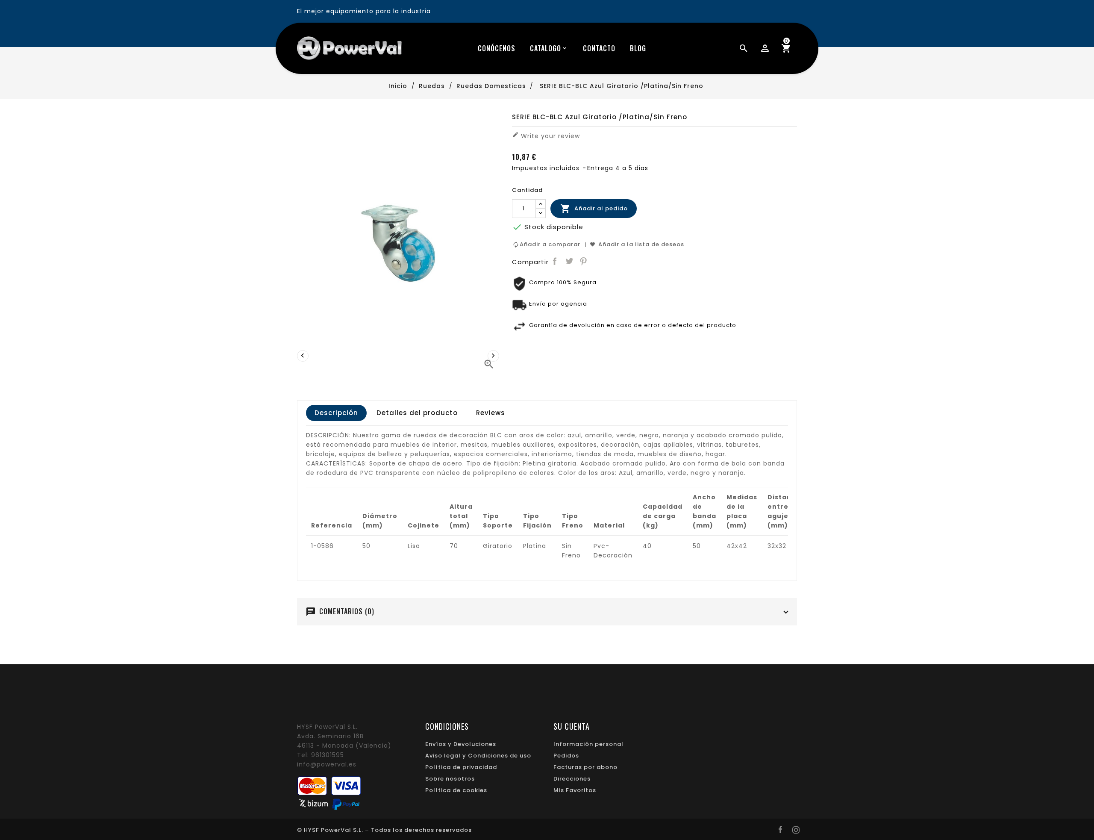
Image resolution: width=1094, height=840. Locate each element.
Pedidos (566, 756)
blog (638, 48)
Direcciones (572, 779)
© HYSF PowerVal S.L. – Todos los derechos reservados (384, 830)
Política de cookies (456, 790)
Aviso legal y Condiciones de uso (478, 756)
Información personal (588, 744)
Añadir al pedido (594, 208)
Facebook (555, 261)
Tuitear (569, 261)
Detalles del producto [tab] (417, 412)
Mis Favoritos (574, 790)
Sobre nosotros (450, 779)
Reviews (490, 412)
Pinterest (583, 261)
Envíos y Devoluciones (460, 744)
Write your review (546, 135)
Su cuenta (571, 726)
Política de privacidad (461, 767)
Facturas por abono (585, 767)
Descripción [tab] (336, 412)
